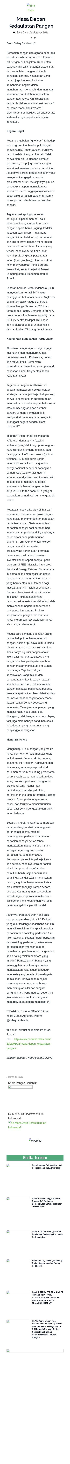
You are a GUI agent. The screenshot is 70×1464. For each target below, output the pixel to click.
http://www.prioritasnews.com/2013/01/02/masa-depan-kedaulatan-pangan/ (29, 1044)
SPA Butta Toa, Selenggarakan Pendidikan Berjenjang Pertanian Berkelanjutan (47, 1234)
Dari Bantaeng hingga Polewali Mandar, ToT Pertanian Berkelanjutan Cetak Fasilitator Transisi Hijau (47, 1202)
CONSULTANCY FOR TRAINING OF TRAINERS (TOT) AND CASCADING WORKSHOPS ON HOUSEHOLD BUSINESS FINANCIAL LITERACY (47, 1297)
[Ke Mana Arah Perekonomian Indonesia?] (30, 1125)
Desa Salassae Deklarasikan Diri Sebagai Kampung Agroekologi (47, 1166)
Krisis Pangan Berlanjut (22, 1083)
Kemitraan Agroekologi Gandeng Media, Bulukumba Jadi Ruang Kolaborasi (47, 1263)
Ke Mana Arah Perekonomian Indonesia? (25, 1116)
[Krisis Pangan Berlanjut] (20, 1097)
